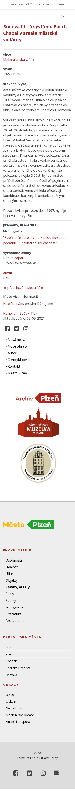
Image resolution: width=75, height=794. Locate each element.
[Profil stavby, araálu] (57, 773)
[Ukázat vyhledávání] (62, 15)
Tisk (34, 313)
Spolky (11, 600)
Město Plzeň (17, 373)
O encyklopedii (18, 359)
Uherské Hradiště (18, 668)
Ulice (9, 573)
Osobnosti (14, 560)
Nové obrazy (17, 346)
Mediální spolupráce (20, 715)
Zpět (23, 313)
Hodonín (11, 661)
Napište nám (13, 303)
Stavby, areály (18, 587)
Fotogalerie (14, 607)
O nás (60, 4)
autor (7, 273)
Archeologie (15, 620)
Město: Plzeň (20, 4)
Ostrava (11, 675)
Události (12, 567)
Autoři (12, 353)
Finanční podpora (18, 721)
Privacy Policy (48, 758)
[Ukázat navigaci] (71, 15)
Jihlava (9, 654)
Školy (10, 594)
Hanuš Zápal (13, 258)
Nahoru (9, 313)
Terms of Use (26, 758)
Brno (8, 647)
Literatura (13, 614)
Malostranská (14, 59)
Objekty (12, 580)
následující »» (33, 287)
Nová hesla (16, 339)
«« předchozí (13, 287)
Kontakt (45, 4)
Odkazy (11, 701)
